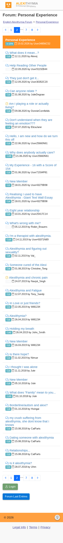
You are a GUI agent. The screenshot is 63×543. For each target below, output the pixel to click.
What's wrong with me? (25, 223)
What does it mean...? (24, 52)
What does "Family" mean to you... (33, 392)
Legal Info (19, 527)
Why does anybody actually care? (32, 152)
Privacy (45, 527)
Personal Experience (47, 22)
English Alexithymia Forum (17, 22)
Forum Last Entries (16, 496)
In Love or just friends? (25, 303)
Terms (33, 527)
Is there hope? (19, 354)
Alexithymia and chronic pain (28, 277)
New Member (19, 181)
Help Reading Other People (28, 65)
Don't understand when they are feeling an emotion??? (28, 121)
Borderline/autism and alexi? (29, 405)
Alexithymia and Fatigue (25, 290)
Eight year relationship (24, 210)
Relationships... (20, 450)
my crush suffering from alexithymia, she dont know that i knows (27, 421)
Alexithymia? (18, 316)
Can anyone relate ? (23, 91)
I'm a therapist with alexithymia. (30, 236)
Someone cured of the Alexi (28, 265)
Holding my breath (22, 328)
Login (12, 486)
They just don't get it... (24, 78)
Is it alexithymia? (21, 463)
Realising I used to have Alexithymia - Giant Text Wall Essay (29, 196)
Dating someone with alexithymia (32, 437)
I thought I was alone (23, 367)
